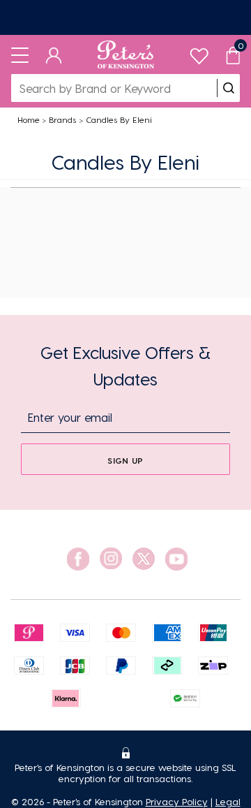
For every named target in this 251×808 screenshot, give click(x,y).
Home (28, 119)
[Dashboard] (54, 54)
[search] (229, 88)
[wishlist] (199, 52)
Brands (62, 119)
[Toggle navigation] (20, 54)
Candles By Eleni (119, 119)
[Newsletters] (125, 17)
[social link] (78, 559)
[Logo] (126, 54)
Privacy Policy (177, 801)
